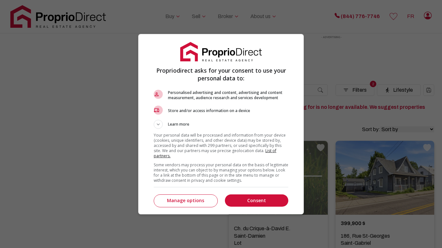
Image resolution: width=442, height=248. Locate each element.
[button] (221, 124)
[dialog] (221, 124)
